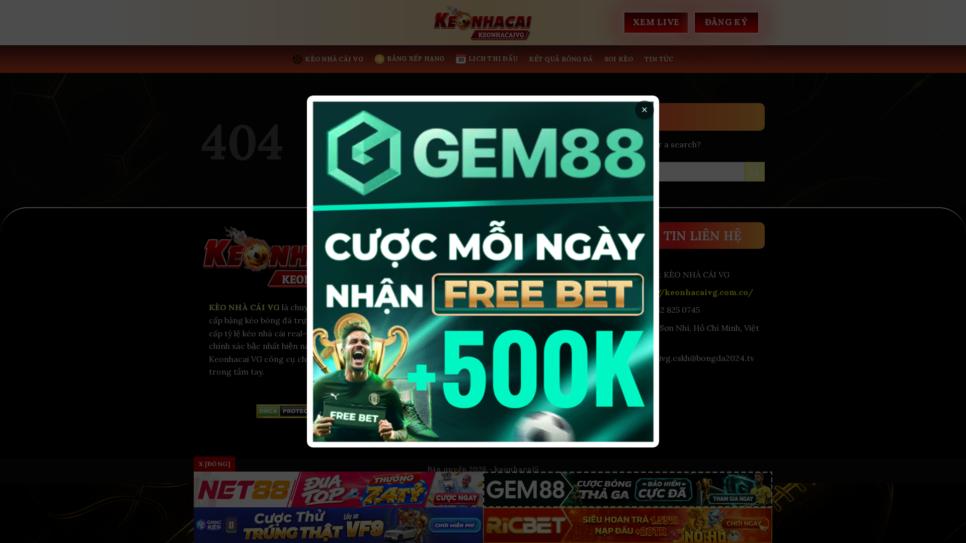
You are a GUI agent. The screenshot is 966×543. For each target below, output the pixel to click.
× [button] (644, 110)
